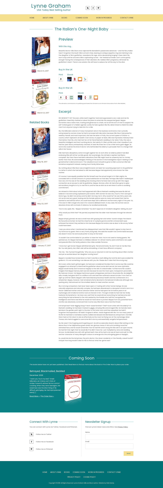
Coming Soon (82, 18)
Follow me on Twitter (44, 434)
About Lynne (48, 18)
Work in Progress (104, 18)
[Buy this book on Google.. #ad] (85, 79)
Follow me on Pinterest (44, 449)
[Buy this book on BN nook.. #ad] (90, 97)
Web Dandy (110, 483)
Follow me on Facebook (45, 442)
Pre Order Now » (47, 396)
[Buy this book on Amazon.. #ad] (61, 79)
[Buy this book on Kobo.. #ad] (75, 79)
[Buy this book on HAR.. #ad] (66, 97)
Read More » (35, 396)
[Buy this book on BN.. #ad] (71, 97)
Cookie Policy (89, 477)
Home (32, 18)
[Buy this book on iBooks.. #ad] (80, 79)
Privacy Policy (123, 427)
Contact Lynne (126, 18)
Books (64, 18)
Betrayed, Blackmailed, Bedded (47, 371)
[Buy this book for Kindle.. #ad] (69, 79)
